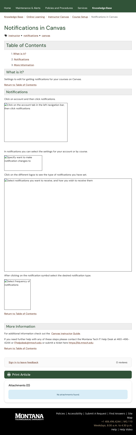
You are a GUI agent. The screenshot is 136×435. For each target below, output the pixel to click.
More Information (24, 65)
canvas (46, 35)
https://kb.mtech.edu (81, 342)
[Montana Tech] (29, 416)
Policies (60, 413)
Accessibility (75, 413)
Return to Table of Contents (20, 84)
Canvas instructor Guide (65, 333)
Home (7, 8)
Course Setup (80, 16)
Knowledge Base (102, 8)
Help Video (126, 429)
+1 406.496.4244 (111, 421)
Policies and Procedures (59, 8)
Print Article (20, 374)
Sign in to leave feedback (23, 362)
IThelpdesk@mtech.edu (28, 342)
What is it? (19, 53)
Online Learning (36, 16)
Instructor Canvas (58, 16)
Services (82, 8)
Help (114, 429)
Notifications (21, 59)
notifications (31, 35)
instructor (14, 35)
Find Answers (117, 413)
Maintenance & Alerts (28, 8)
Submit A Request (95, 413)
